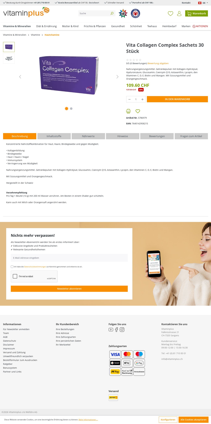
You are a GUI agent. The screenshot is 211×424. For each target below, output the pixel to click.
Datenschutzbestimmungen (35, 266)
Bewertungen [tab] (157, 136)
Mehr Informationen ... (88, 419)
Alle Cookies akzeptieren (194, 419)
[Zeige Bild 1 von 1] (66, 108)
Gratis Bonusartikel (68, 2)
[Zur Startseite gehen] (26, 12)
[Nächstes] (117, 77)
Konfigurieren (168, 419)
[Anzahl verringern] (129, 99)
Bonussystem (10, 367)
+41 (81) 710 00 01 (42, 2)
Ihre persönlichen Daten (68, 340)
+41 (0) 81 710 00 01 (176, 353)
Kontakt (186, 2)
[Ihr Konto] (179, 14)
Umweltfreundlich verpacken (18, 356)
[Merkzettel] (170, 13)
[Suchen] (111, 13)
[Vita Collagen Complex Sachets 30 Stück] (69, 75)
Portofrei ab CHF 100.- (143, 2)
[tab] (19, 136)
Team (6, 333)
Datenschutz (9, 340)
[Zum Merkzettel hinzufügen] (137, 111)
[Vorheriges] (20, 77)
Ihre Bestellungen (65, 329)
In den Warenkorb (177, 99)
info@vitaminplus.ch (172, 359)
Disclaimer (8, 344)
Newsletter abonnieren (69, 288)
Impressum (9, 348)
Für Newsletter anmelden (16, 329)
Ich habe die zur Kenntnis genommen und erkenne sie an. (48, 266)
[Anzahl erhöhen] (142, 99)
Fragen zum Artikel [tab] (191, 136)
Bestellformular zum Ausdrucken (20, 360)
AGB (5, 336)
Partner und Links (12, 371)
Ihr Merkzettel (63, 344)
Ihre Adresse (62, 333)
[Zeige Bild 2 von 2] (71, 108)
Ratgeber (8, 363)
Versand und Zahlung (14, 352)
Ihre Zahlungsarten (66, 336)
